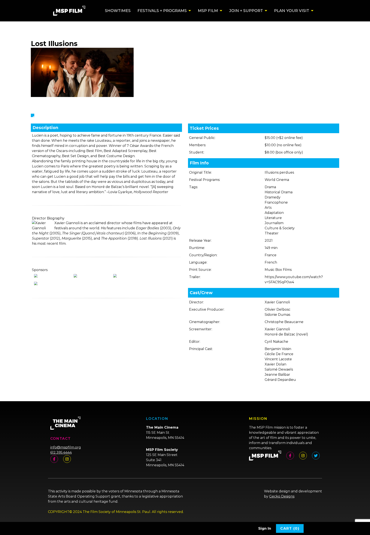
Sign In (264, 528)
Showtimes (118, 10)
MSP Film (208, 10)
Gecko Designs (281, 496)
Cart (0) (289, 528)
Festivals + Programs (162, 10)
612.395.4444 (61, 452)
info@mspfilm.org (65, 447)
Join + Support (246, 10)
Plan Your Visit (291, 10)
